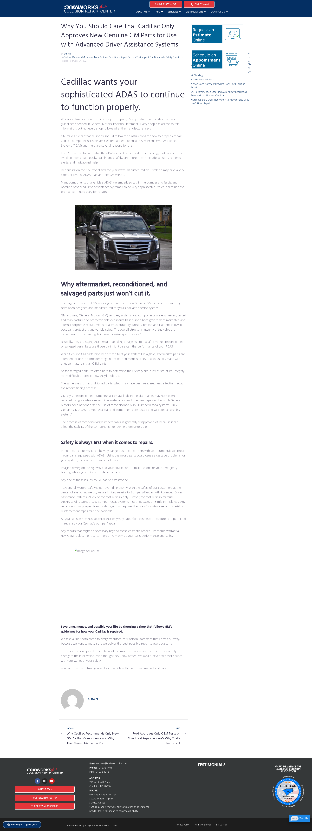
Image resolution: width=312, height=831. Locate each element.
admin (67, 53)
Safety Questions (174, 57)
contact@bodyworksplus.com (111, 763)
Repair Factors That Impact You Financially (143, 57)
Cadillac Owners (71, 57)
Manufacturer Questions (107, 57)
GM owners (87, 57)
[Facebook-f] (37, 781)
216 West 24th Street (100, 782)
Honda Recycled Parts (202, 79)
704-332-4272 (101, 771)
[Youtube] (52, 781)
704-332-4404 (104, 767)
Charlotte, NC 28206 (99, 786)
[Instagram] (44, 781)
